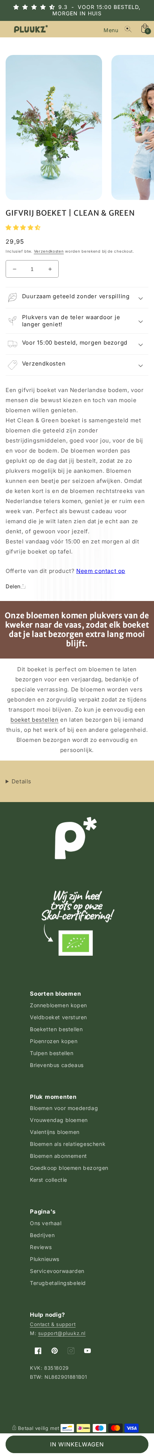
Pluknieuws (44, 1259)
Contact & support (53, 1324)
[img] (40, 7)
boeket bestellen (34, 719)
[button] (112, 29)
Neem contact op (100, 570)
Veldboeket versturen (58, 1017)
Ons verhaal (46, 1223)
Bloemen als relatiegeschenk (67, 1144)
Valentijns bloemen (55, 1132)
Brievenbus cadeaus (57, 1065)
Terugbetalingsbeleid (58, 1283)
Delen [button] (13, 586)
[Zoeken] (128, 29)
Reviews (41, 1247)
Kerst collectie (48, 1180)
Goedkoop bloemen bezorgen (69, 1168)
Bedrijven (42, 1235)
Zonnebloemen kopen (58, 1005)
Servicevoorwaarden (57, 1271)
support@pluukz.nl (62, 1333)
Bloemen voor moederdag (64, 1108)
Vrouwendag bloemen (59, 1120)
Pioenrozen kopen (54, 1041)
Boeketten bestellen (56, 1029)
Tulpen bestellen (52, 1053)
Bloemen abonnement (58, 1156)
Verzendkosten (49, 251)
